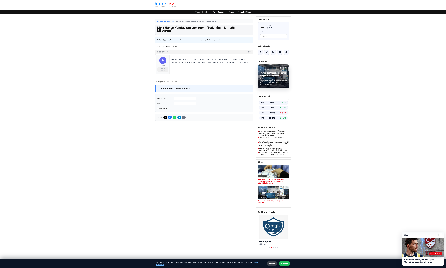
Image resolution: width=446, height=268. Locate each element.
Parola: (159, 104)
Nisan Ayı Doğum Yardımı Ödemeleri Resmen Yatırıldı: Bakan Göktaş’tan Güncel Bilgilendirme (272, 133)
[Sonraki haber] (286, 68)
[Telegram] (179, 117)
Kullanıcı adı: (162, 98)
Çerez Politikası (244, 12)
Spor (173, 21)
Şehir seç (264, 31)
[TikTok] (286, 52)
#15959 (248, 52)
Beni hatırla (163, 109)
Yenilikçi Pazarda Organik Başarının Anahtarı (271, 138)
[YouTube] (279, 52)
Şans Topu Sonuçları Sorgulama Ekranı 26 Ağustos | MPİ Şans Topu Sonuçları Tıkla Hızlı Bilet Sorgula (274, 144)
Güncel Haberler (201, 12)
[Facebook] (170, 117)
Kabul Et (284, 263)
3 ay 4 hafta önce (194, 40)
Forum (231, 12)
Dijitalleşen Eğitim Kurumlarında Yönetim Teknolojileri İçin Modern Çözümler (273, 153)
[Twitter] (165, 117)
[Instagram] (273, 52)
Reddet (272, 263)
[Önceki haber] (281, 68)
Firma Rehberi (218, 12)
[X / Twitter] (266, 52)
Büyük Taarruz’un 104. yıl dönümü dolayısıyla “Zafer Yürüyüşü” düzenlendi (273, 149)
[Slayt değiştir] (269, 247)
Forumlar (167, 21)
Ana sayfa (160, 21)
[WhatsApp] (174, 117)
